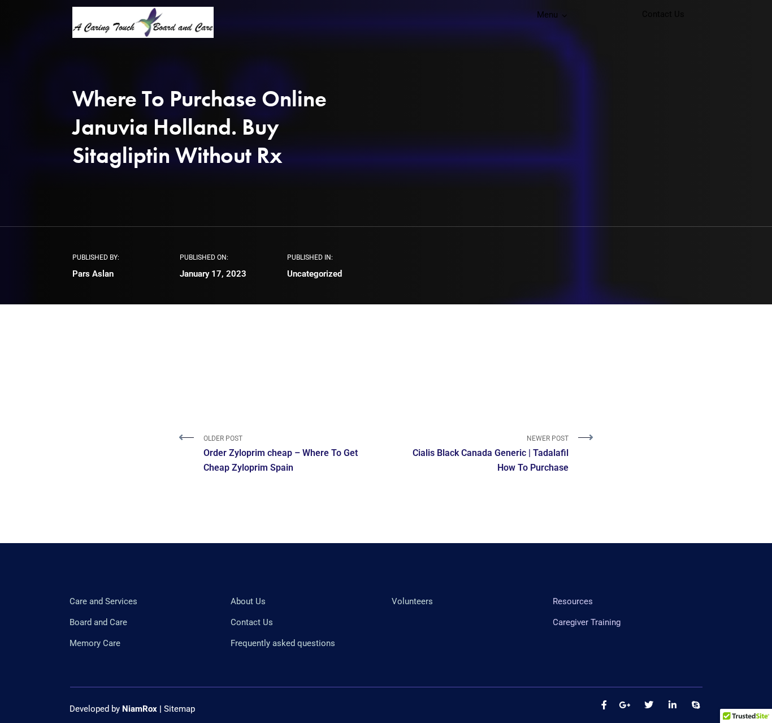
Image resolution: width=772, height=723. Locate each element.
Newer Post (491, 453)
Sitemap (179, 709)
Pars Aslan (93, 274)
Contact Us (663, 14)
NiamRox (139, 709)
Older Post (280, 453)
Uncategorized (314, 274)
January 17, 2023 (213, 274)
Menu (547, 15)
